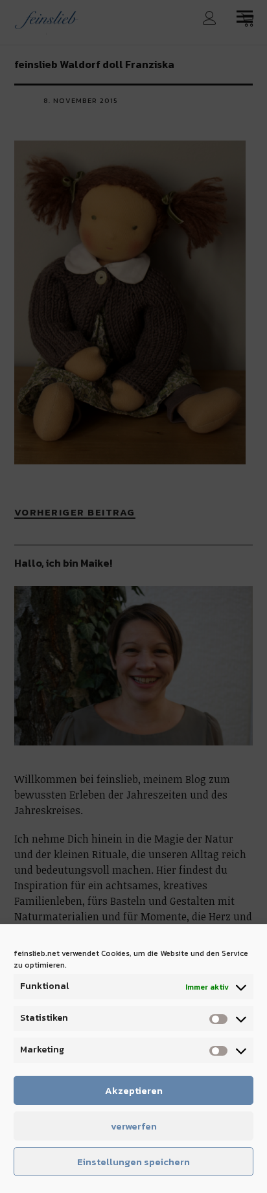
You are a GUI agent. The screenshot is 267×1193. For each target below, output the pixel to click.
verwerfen (134, 1126)
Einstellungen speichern (133, 1161)
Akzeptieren (134, 1090)
